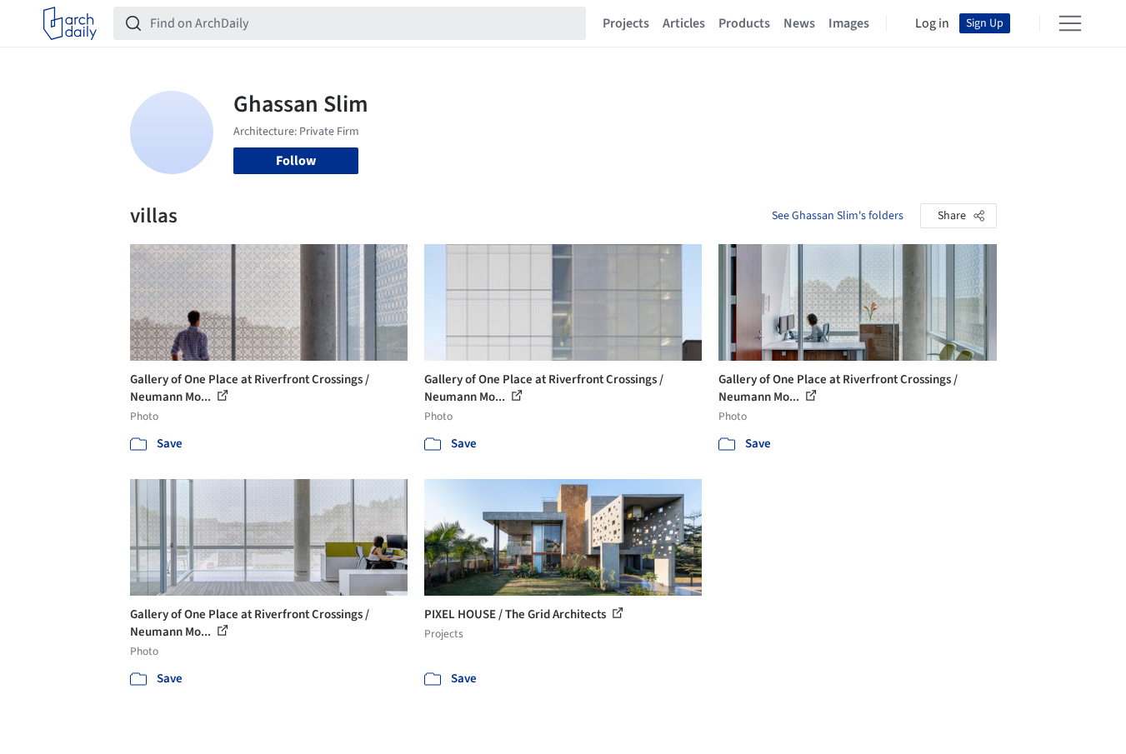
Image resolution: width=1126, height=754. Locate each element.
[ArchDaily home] (70, 23)
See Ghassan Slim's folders (837, 216)
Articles (684, 23)
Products (744, 23)
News (799, 23)
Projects (626, 23)
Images (848, 23)
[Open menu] (1070, 23)
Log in (932, 23)
